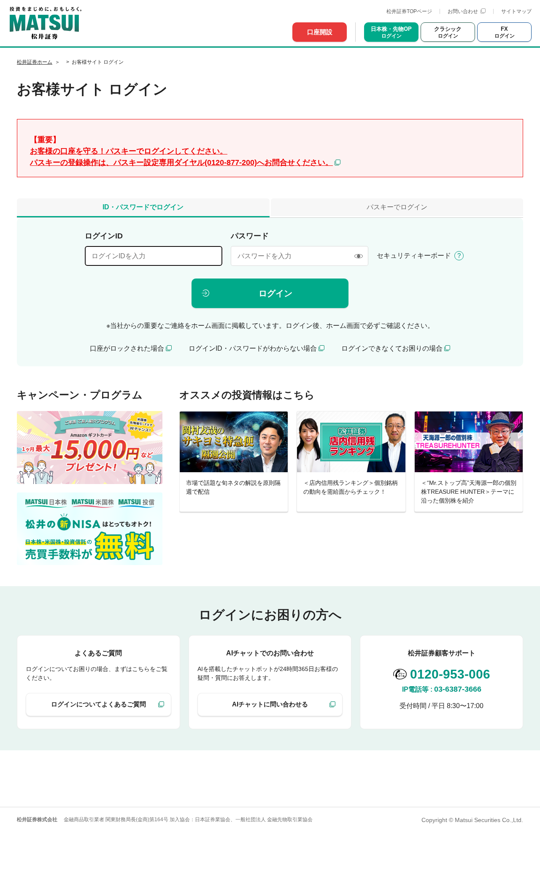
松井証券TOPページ (409, 11)
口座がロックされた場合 (127, 348)
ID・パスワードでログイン (143, 207)
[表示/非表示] (358, 256)
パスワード (250, 236)
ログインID (104, 236)
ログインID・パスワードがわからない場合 (253, 348)
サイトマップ (516, 11)
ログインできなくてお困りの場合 (392, 348)
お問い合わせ (463, 11)
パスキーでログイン (397, 207)
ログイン (275, 293)
